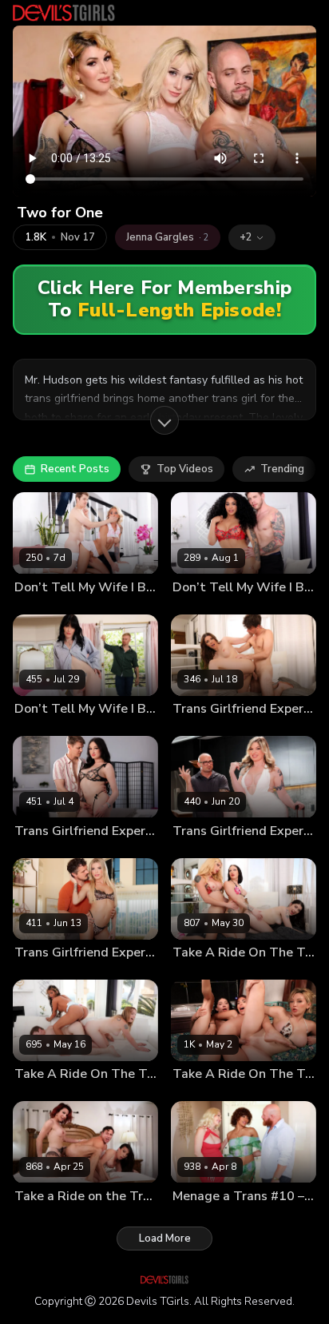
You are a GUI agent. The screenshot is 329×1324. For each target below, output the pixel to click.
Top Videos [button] (185, 469)
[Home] (64, 13)
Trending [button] (282, 469)
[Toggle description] (164, 420)
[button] (251, 237)
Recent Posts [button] (75, 469)
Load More (165, 1238)
